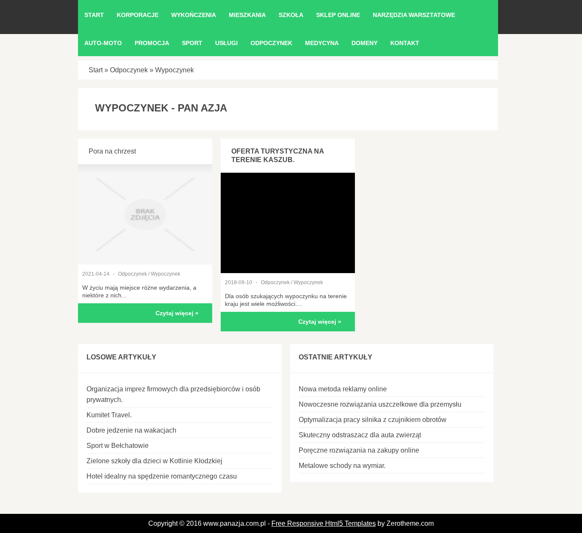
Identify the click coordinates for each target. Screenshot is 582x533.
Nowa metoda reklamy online (343, 389)
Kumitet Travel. (109, 415)
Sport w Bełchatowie (117, 445)
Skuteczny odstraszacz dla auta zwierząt (360, 435)
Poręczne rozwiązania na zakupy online (359, 450)
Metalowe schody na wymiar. (342, 465)
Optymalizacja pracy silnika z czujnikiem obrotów (373, 419)
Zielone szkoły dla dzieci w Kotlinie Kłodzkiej (154, 461)
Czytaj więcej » (177, 313)
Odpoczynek (129, 70)
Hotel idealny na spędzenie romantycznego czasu (161, 476)
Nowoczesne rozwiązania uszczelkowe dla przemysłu (380, 404)
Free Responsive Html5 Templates (323, 523)
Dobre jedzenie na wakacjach (131, 430)
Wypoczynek (174, 70)
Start (96, 70)
